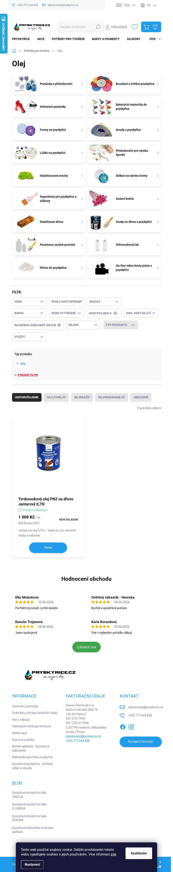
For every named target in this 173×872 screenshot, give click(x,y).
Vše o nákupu (21, 719)
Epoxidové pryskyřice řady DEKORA (29, 818)
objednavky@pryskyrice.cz (83, 736)
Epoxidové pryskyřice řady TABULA (29, 795)
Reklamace (19, 733)
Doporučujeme (26, 397)
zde (113, 854)
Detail (48, 547)
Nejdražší (82, 397)
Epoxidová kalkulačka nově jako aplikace (32, 830)
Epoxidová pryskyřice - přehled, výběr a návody (32, 766)
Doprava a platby (23, 739)
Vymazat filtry (28, 375)
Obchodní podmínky (25, 706)
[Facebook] (123, 726)
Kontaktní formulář (140, 741)
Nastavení (32, 864)
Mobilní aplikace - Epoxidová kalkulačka (30, 748)
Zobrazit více (86, 647)
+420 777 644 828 (78, 740)
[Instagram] (131, 726)
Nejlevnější (56, 397)
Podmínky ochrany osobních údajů (34, 713)
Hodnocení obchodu (86, 579)
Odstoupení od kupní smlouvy (31, 726)
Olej (23, 363)
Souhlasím (139, 853)
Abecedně (141, 397)
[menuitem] (22, 39)
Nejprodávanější (111, 397)
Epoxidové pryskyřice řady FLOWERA (29, 806)
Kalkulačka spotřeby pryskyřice (32, 757)
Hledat (98, 27)
